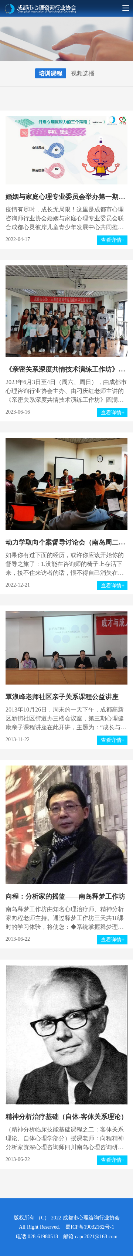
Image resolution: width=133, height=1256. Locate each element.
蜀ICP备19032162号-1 (89, 1227)
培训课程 (50, 73)
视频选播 (83, 73)
